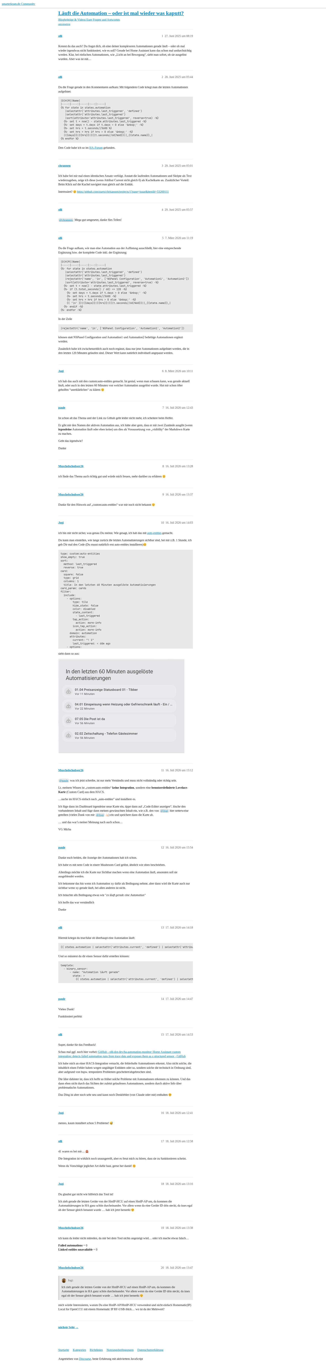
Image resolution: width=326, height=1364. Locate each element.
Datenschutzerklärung (150, 1350)
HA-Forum (96, 147)
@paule (63, 780)
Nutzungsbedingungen (120, 1350)
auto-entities (154, 533)
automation (64, 24)
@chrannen (66, 219)
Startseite (63, 1350)
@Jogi (164, 810)
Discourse (85, 1358)
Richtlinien (96, 1350)
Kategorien (79, 1350)
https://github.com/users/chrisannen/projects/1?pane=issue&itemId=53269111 (123, 191)
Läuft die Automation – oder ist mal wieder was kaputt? (121, 13)
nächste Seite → (68, 1327)
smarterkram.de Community (18, 3)
